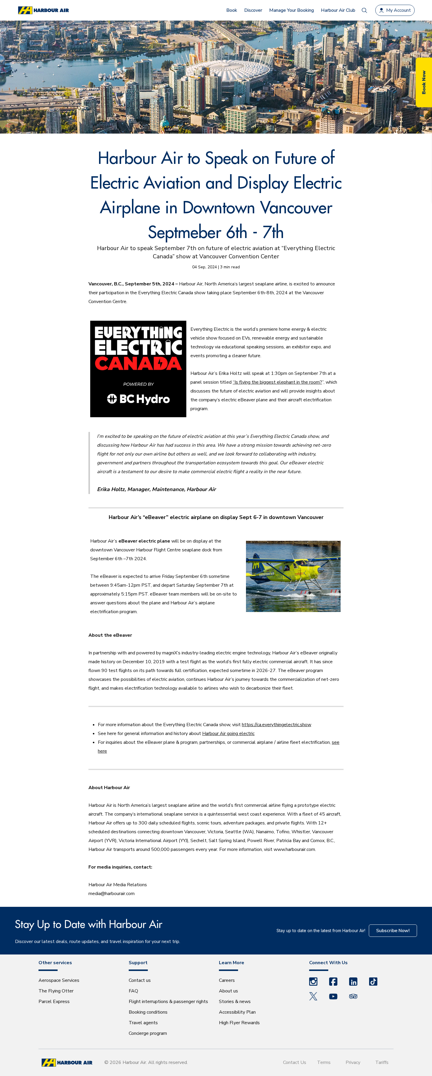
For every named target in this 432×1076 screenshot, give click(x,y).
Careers (227, 980)
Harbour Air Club (338, 10)
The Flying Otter (55, 991)
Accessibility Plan (237, 1012)
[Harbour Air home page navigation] (43, 10)
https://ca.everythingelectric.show (276, 724)
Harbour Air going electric (228, 733)
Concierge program (148, 1033)
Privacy (353, 1062)
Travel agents (143, 1023)
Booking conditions (148, 1012)
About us (228, 991)
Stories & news (235, 1001)
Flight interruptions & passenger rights (168, 1001)
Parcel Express (54, 1001)
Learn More (231, 962)
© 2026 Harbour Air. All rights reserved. (146, 1062)
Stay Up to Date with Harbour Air (88, 924)
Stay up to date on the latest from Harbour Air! (321, 930)
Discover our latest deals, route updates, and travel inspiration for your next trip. (97, 941)
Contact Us (294, 1062)
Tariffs (382, 1062)
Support (138, 962)
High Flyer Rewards (239, 1023)
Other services (55, 962)
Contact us (140, 980)
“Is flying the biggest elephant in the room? (277, 382)
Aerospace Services (58, 980)
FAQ (133, 991)
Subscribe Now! (393, 930)
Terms (324, 1062)
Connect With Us (328, 962)
